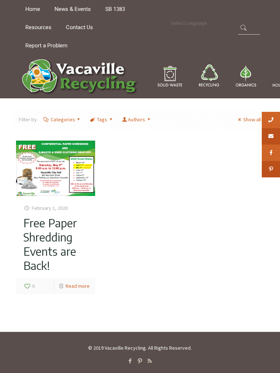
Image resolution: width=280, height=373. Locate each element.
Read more (78, 286)
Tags (102, 119)
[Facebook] (130, 360)
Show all (252, 119)
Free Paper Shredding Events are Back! (50, 244)
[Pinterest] (140, 360)
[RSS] (149, 360)
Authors (136, 119)
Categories (63, 119)
